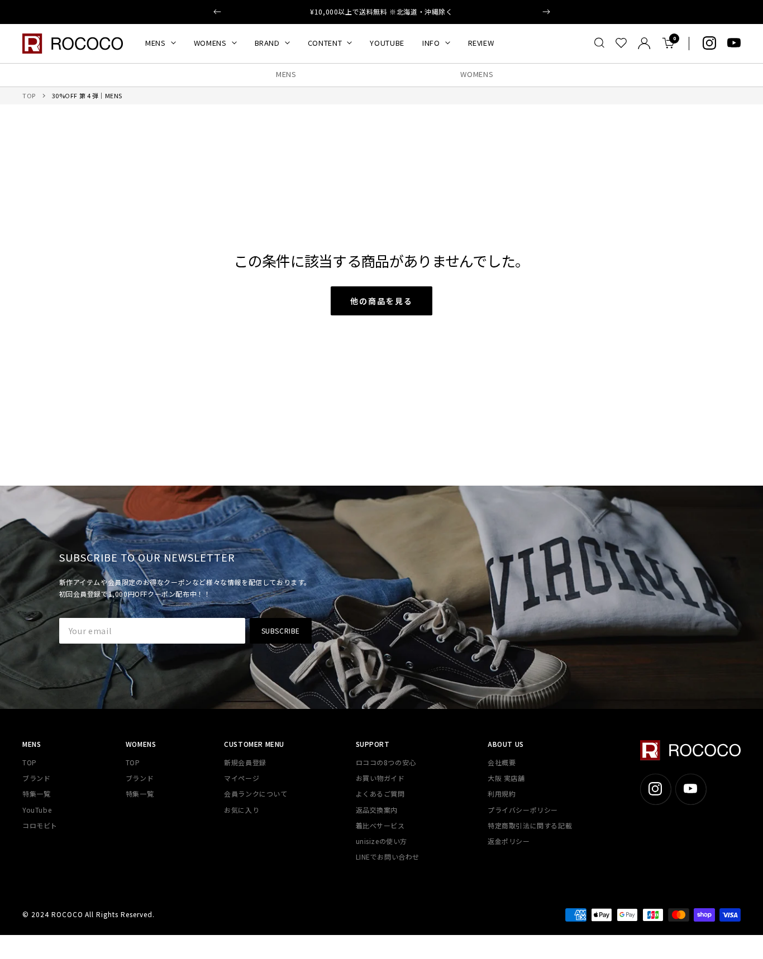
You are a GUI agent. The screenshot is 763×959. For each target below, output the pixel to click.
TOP (29, 95)
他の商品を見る (381, 300)
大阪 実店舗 (506, 778)
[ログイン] (644, 43)
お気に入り (241, 809)
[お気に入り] (621, 43)
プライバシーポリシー (523, 809)
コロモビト (40, 825)
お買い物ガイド (380, 778)
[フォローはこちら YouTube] (734, 43)
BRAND (267, 42)
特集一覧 (36, 793)
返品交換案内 (377, 809)
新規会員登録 (245, 762)
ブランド (36, 778)
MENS (155, 42)
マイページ (241, 778)
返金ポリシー (509, 841)
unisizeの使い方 (382, 841)
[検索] (599, 43)
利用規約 (502, 793)
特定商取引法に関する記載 (530, 825)
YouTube (36, 809)
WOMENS (210, 42)
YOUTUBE (387, 42)
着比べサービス (380, 825)
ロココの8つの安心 (386, 762)
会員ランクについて (255, 793)
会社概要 (502, 762)
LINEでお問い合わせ (388, 856)
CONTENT (325, 42)
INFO (431, 42)
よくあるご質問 (380, 793)
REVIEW (481, 42)
